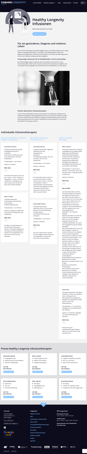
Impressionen (67, 2)
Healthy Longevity (48, 2)
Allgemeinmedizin (35, 414)
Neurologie (33, 430)
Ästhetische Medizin (35, 427)
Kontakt (75, 2)
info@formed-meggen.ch (11, 423)
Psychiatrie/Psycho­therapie (37, 432)
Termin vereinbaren (39, 34)
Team (59, 2)
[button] (17, 434)
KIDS (31, 416)
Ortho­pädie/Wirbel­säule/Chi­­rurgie (39, 424)
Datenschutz (6, 451)
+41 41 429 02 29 (8, 420)
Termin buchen (8, 372)
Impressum (14, 451)
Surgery (32, 438)
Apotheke (32, 441)
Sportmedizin (34, 422)
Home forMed (37, 2)
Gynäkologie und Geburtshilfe (38, 419)
